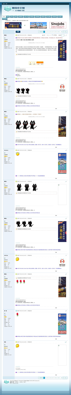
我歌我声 (43, 16)
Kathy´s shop (23, 70)
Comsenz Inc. (37, 380)
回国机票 (20, 16)
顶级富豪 (6, 39)
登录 (6, 3)
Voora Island (26, 380)
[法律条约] (18, 39)
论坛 (4, 16)
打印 (44, 35)
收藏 (30, 64)
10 (58, 31)
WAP (25, 382)
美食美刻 (54, 16)
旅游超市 (4, 18)
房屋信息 (31, 16)
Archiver (21, 382)
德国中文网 (12, 382)
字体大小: (48, 35)
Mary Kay (17, 70)
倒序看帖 (55, 35)
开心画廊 (48, 16)
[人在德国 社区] (14, 10)
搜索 (8, 16)
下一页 (64, 31)
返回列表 (41, 31)
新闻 (16, 16)
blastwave (6, 150)
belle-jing (6, 255)
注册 (4, 3)
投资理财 (37, 16)
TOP (56, 108)
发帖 (18, 31)
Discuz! (16, 380)
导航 (12, 16)
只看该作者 (29, 35)
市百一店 (26, 16)
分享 (34, 64)
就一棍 (5, 310)
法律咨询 (14, 20)
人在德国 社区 (7, 20)
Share (18, 74)
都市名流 (6, 259)
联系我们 (17, 382)
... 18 (61, 31)
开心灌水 (60, 16)
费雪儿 (5, 35)
